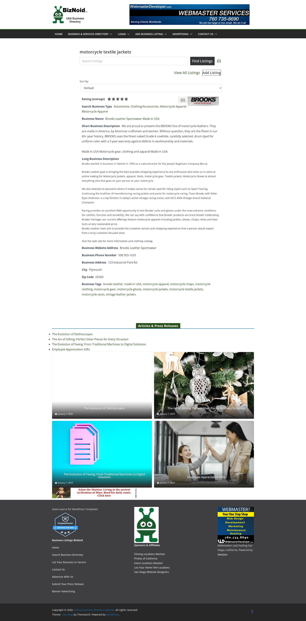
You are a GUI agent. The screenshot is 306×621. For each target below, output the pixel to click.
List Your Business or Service (69, 562)
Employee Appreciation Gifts (71, 349)
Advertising (180, 34)
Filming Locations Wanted (149, 554)
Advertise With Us (62, 576)
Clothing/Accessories (145, 106)
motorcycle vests (93, 294)
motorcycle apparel (156, 284)
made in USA (132, 284)
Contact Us (205, 34)
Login (122, 34)
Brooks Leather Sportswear (138, 248)
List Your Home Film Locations (152, 567)
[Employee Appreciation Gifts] (204, 454)
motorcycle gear (105, 289)
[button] (110, 34)
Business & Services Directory (88, 34)
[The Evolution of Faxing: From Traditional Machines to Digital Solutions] (102, 453)
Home (59, 34)
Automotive (121, 106)
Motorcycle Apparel (173, 106)
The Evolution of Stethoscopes (72, 334)
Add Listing (211, 72)
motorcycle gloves (129, 289)
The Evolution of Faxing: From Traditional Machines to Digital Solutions (99, 344)
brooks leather (113, 284)
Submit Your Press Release (68, 584)
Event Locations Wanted (148, 563)
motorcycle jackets (155, 289)
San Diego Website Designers (151, 572)
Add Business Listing (149, 34)
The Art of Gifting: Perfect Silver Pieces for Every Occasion (90, 339)
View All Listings (187, 72)
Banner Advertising (63, 591)
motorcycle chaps (182, 284)
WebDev (222, 554)
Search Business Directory (67, 554)
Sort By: (84, 81)
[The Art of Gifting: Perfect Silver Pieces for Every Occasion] (204, 385)
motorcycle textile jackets (186, 289)
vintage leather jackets (121, 294)
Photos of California (145, 558)
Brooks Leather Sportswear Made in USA (132, 119)
